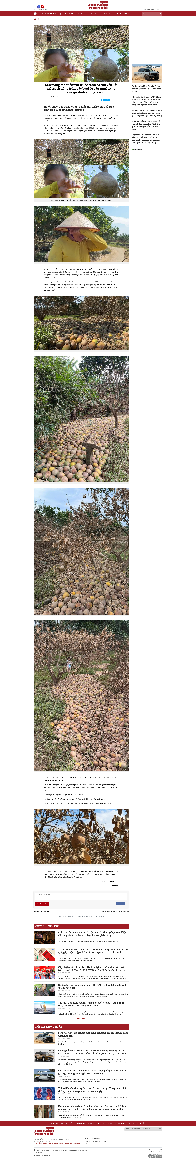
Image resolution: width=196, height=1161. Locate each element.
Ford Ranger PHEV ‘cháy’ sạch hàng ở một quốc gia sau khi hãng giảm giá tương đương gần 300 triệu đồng (92, 1072)
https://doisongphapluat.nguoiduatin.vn (44, 1138)
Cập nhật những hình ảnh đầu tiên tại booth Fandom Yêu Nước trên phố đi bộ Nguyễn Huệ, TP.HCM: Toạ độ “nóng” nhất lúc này (92, 969)
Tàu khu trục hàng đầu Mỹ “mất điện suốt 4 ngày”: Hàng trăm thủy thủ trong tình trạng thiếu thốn (91, 1004)
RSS (127, 1129)
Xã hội (79, 14)
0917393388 (39, 1153)
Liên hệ (146, 9)
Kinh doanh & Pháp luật (51, 14)
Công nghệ (107, 14)
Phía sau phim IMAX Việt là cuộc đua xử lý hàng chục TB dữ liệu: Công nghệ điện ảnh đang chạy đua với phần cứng (92, 934)
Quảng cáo (159, 9)
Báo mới (158, 1129)
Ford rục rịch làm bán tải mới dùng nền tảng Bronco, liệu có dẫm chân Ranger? (147, 88)
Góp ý (152, 9)
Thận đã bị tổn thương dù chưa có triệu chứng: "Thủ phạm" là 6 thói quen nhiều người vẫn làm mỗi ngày (92, 1090)
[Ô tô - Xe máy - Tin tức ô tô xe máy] (138, 149)
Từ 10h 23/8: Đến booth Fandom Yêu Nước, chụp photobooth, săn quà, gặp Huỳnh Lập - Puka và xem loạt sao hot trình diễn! (93, 951)
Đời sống (69, 14)
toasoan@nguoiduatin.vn (43, 1155)
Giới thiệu (136, 1129)
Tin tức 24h (147, 1129)
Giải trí (88, 14)
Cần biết (128, 14)
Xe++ (97, 14)
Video (118, 14)
